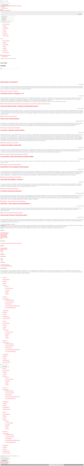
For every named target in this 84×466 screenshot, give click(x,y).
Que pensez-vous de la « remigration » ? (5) (12, 93)
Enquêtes (5, 312)
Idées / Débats (6, 24)
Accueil (2, 58)
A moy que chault (9, 288)
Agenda (4, 314)
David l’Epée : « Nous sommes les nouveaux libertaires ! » (15, 203)
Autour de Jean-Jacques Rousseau (9, 118)
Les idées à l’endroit (9, 302)
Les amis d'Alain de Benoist (6, 265)
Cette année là (8, 303)
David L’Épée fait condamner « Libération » (11, 179)
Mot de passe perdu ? (5, 462)
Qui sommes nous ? (4, 232)
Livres (1, 251)
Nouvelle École (3, 249)
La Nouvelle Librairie (4, 264)
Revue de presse (4, 237)
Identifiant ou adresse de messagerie (8, 455)
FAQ (1, 238)
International (5, 28)
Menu (1, 9)
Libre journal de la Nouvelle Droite (12, 305)
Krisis (1, 250)
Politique (5, 26)
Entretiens (5, 33)
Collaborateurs (3, 236)
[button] (42, 38)
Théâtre (7, 294)
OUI (49, 464)
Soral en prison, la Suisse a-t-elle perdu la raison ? (13, 215)
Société (4, 31)
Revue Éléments (3, 248)
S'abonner (2, 254)
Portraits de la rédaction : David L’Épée (10, 145)
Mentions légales (4, 233)
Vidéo (1, 258)
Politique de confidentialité (58, 464)
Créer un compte (4, 463)
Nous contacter (3, 235)
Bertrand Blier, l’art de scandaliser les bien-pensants (14, 167)
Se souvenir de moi (6, 458)
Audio (1, 259)
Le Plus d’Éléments (9, 300)
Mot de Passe (3, 457)
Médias (7, 292)
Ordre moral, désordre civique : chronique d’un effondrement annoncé (19, 106)
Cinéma (7, 286)
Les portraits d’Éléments (10, 307)
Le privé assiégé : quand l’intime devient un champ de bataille (17, 156)
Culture (4, 29)
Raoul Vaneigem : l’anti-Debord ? (9, 82)
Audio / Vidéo (6, 35)
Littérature (7, 290)
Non (52, 464)
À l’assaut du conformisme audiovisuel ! (11, 191)
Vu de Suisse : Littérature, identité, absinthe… (12, 130)
